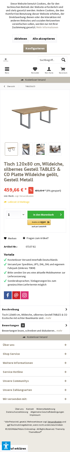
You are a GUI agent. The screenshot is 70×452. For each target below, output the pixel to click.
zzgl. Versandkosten (24, 196)
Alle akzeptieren (44, 38)
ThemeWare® (35, 432)
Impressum (35, 414)
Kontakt (30, 408)
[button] (38, 224)
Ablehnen (20, 38)
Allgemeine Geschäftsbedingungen (47, 411)
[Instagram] (25, 295)
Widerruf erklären (14, 448)
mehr (48, 318)
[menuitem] (7, 70)
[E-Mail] (16, 295)
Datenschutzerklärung (17, 411)
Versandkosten (55, 421)
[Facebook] (8, 295)
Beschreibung (10, 309)
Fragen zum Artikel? (37, 238)
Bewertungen (10, 325)
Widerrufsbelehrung (45, 408)
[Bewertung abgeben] (35, 184)
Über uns (19, 408)
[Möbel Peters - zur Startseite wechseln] (17, 60)
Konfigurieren (35, 48)
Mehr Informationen (47, 27)
